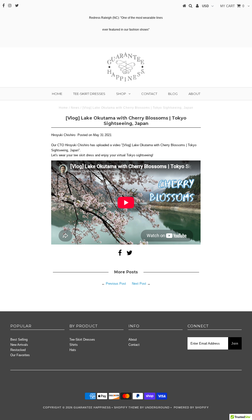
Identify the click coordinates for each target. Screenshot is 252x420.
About (194, 94)
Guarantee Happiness (93, 407)
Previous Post (116, 283)
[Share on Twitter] (129, 254)
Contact (149, 94)
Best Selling (19, 339)
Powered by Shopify (191, 407)
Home (57, 94)
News (75, 107)
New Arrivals (19, 345)
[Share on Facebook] (120, 254)
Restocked (18, 350)
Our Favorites (20, 355)
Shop (121, 94)
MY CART (232, 6)
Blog (173, 94)
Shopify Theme (126, 407)
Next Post (139, 283)
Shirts (73, 345)
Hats (72, 350)
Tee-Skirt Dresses (89, 94)
